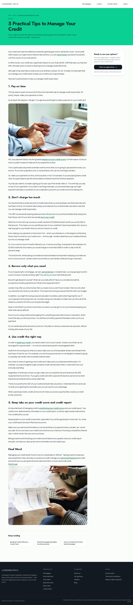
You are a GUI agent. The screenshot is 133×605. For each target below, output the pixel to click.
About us (77, 573)
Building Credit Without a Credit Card (19, 543)
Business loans (48, 583)
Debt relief (46, 586)
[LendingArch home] (10, 4)
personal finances (69, 458)
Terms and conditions (112, 576)
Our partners (78, 576)
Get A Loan (12, 464)
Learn (125, 4)
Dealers (77, 579)
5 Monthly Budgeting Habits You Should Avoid (47, 543)
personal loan (47, 272)
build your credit (24, 342)
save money (62, 55)
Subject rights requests (113, 579)
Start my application (107, 67)
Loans (99, 4)
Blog (14, 15)
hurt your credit (47, 217)
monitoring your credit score (51, 408)
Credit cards (112, 4)
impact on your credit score (54, 159)
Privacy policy (109, 573)
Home (10, 15)
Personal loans (48, 576)
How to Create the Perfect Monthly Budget (73, 543)
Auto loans (46, 579)
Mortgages (86, 4)
